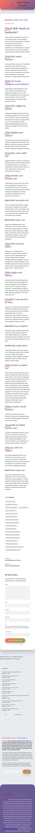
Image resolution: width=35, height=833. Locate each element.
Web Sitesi (7, 617)
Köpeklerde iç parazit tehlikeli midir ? (10, 708)
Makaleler (11, 497)
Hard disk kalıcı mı (23, 507)
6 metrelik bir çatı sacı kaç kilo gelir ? (10, 687)
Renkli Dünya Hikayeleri (23, 4)
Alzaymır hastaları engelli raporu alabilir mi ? (12, 672)
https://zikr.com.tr (18, 656)
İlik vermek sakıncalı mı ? (7, 691)
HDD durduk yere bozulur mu (12, 534)
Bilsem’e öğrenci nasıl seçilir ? (9, 704)
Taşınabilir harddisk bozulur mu (13, 550)
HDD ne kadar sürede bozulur (12, 537)
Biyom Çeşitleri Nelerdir (12, 566)
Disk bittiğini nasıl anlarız (11, 504)
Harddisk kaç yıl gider (11, 528)
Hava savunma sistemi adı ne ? (9, 679)
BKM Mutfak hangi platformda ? (9, 683)
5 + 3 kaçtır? (8, 631)
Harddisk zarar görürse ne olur (13, 531)
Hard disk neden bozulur (11, 516)
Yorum (6, 584)
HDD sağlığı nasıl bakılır (11, 540)
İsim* (6, 602)
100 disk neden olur (10, 501)
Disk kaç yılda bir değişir (11, 507)
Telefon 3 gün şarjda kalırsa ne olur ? (10, 675)
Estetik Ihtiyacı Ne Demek (13, 560)
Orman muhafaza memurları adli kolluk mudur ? (12, 700)
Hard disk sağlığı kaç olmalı (12, 522)
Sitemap (17, 658)
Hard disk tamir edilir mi (11, 525)
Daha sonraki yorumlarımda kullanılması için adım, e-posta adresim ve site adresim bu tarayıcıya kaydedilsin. (17, 627)
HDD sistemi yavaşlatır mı (11, 543)
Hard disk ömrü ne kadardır (12, 519)
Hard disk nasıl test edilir (11, 513)
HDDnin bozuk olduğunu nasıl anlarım (14, 546)
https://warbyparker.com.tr (7, 658)
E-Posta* (7, 609)
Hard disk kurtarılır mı (10, 510)
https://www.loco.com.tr (6, 656)
